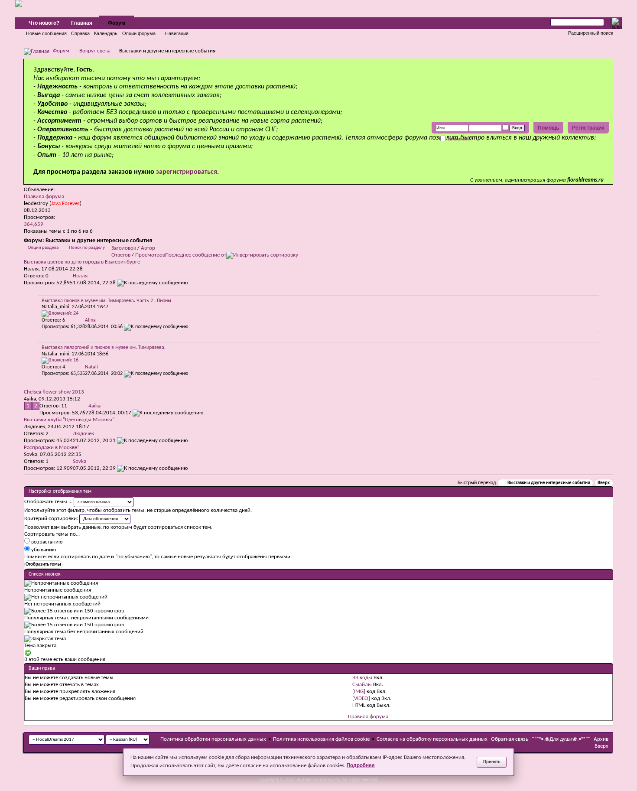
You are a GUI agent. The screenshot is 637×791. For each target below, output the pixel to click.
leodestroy (36, 203)
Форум (116, 23)
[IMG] (358, 691)
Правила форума (44, 196)
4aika (30, 399)
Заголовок (123, 248)
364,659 (33, 224)
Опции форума (139, 33)
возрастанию (46, 542)
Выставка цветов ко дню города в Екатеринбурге (82, 262)
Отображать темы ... (48, 502)
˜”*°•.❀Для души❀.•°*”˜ (561, 739)
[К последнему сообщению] (152, 283)
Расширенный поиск (590, 33)
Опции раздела (43, 247)
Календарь (105, 33)
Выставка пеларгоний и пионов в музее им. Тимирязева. (104, 347)
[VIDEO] (361, 698)
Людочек (34, 427)
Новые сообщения (46, 33)
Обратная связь (509, 739)
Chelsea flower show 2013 (54, 392)
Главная (81, 23)
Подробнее (361, 765)
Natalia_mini (55, 306)
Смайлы (362, 684)
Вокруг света (94, 51)
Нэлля (31, 269)
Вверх (604, 483)
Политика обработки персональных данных (213, 739)
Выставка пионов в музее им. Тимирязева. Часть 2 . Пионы (106, 300)
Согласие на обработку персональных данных (432, 739)
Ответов (120, 255)
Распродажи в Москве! (51, 447)
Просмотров (150, 255)
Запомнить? (459, 139)
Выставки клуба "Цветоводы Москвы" (69, 420)
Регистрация (588, 128)
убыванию (43, 550)
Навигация (176, 33)
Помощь (548, 128)
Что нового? (44, 23)
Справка (80, 33)
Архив (601, 739)
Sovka (30, 454)
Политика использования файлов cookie (321, 739)
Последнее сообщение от (195, 255)
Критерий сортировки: (51, 518)
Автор (148, 248)
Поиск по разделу (87, 247)
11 (64, 406)
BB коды (362, 677)
